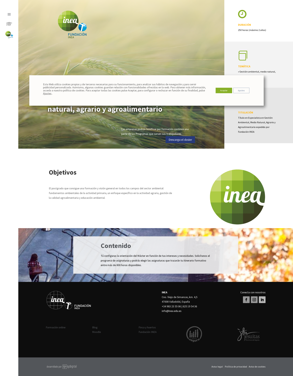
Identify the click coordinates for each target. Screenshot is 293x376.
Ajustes (47, 93)
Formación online (55, 327)
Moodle (96, 332)
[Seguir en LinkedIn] (262, 299)
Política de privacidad (236, 366)
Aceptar (224, 90)
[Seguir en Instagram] (254, 299)
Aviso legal (217, 366)
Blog (95, 327)
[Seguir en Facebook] (246, 299)
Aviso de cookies (257, 366)
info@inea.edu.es (171, 311)
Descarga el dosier (180, 139)
